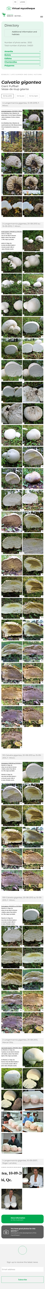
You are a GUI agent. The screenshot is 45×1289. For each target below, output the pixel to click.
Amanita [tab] (8, 51)
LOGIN (22, 2)
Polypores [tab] (9, 65)
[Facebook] (22, 1250)
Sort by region (33, 96)
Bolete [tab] (7, 55)
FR (15, 2)
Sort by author (7, 96)
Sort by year (20, 96)
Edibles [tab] (8, 58)
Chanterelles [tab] (10, 62)
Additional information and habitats (24, 33)
